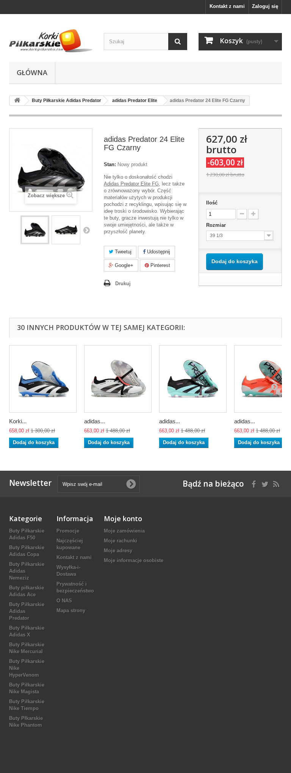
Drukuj (123, 283)
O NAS (64, 600)
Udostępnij (158, 252)
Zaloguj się (265, 6)
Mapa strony (70, 610)
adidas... (94, 421)
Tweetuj (122, 252)
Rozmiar (216, 225)
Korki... (18, 421)
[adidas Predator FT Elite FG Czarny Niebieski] (193, 379)
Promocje (67, 531)
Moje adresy (118, 550)
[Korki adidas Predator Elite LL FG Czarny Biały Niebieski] (43, 379)
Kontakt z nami (227, 6)
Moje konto (123, 518)
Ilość (211, 203)
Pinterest (159, 265)
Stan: (110, 164)
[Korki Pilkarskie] (50, 40)
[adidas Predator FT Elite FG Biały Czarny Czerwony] (118, 379)
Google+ (123, 265)
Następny (86, 230)
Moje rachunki (120, 541)
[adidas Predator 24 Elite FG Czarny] (35, 230)
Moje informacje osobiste (133, 560)
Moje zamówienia (124, 531)
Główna (32, 72)
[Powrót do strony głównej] (17, 100)
